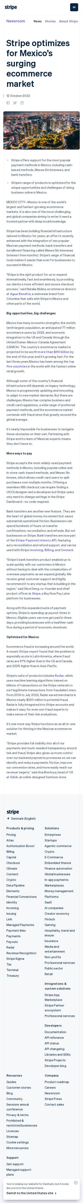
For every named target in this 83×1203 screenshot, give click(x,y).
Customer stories (18, 1087)
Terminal (12, 970)
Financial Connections (21, 897)
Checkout (13, 863)
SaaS (48, 902)
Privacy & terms (17, 1115)
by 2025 (38, 332)
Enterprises (53, 835)
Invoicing (36, 550)
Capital (11, 857)
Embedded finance (58, 863)
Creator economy (57, 913)
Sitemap (12, 1137)
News (38, 21)
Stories (50, 21)
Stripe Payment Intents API (36, 540)
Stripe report (29, 651)
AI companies (54, 908)
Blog (9, 1093)
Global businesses (57, 874)
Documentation (55, 1032)
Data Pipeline (15, 885)
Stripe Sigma (15, 959)
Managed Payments (20, 925)
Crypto (11, 880)
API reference (54, 1037)
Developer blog (55, 1066)
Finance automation (58, 868)
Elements (13, 891)
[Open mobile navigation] (74, 7)
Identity (11, 902)
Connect (67, 550)
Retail (49, 974)
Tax (9, 964)
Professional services (60, 963)
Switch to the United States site (29, 1193)
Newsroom (15, 21)
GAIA (14, 777)
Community (14, 1099)
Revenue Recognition (21, 953)
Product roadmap (57, 1082)
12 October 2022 (18, 96)
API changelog (55, 1049)
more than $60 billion (54, 352)
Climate (11, 868)
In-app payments (56, 880)
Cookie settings (17, 1142)
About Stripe (68, 21)
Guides (11, 1082)
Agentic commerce (58, 846)
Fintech (50, 919)
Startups (51, 840)
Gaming (50, 925)
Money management (59, 891)
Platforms (52, 897)
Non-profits (53, 957)
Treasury (12, 975)
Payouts (12, 942)
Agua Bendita (20, 294)
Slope (36, 593)
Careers (50, 1087)
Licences (12, 1131)
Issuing (11, 913)
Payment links (16, 930)
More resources (17, 1148)
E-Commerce (54, 857)
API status (52, 1043)
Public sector (54, 968)
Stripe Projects (55, 1060)
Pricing (11, 835)
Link (9, 919)
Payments (13, 936)
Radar (59, 675)
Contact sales (54, 1104)
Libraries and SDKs (58, 1054)
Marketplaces (54, 885)
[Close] (75, 1184)
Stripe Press (53, 1099)
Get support (15, 1164)
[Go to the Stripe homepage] (11, 812)
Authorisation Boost (20, 846)
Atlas (10, 840)
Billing (49, 550)
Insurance (51, 941)
